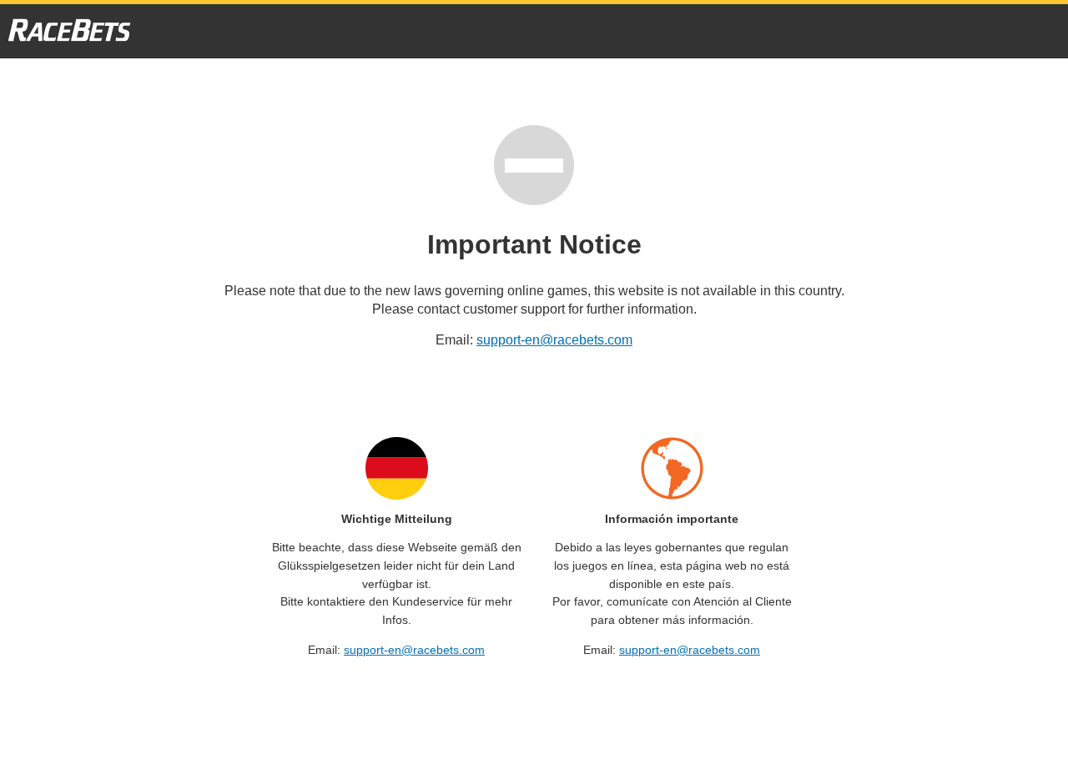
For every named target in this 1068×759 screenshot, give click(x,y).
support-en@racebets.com (554, 340)
